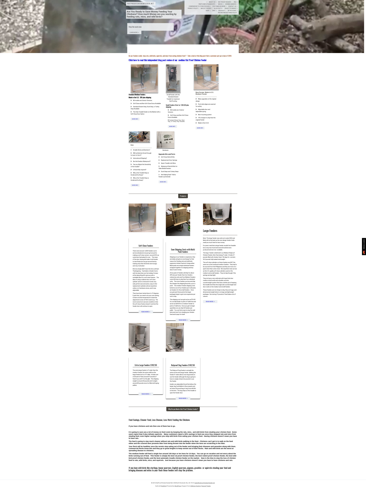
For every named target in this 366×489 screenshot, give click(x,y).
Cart (214, 10)
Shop (207, 10)
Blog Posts (218, 8)
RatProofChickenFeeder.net (140, 3)
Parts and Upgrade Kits (207, 4)
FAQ (235, 2)
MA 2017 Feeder (206, 8)
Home (204, 2)
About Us (212, 2)
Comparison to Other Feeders (199, 6)
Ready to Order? (230, 8)
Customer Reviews (218, 6)
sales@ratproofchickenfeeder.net (205, 483)
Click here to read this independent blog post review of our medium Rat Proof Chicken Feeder (168, 60)
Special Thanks (206, 486)
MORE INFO (135, 119)
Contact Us (232, 6)
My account (232, 10)
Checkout (221, 10)
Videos (220, 4)
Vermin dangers (230, 4)
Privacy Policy (193, 8)
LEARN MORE (134, 32)
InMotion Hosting (196, 486)
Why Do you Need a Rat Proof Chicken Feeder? (183, 409)
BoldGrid (163, 486)
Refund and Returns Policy (227, 12)
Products (183, 196)
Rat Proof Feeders (224, 2)
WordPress (178, 486)
